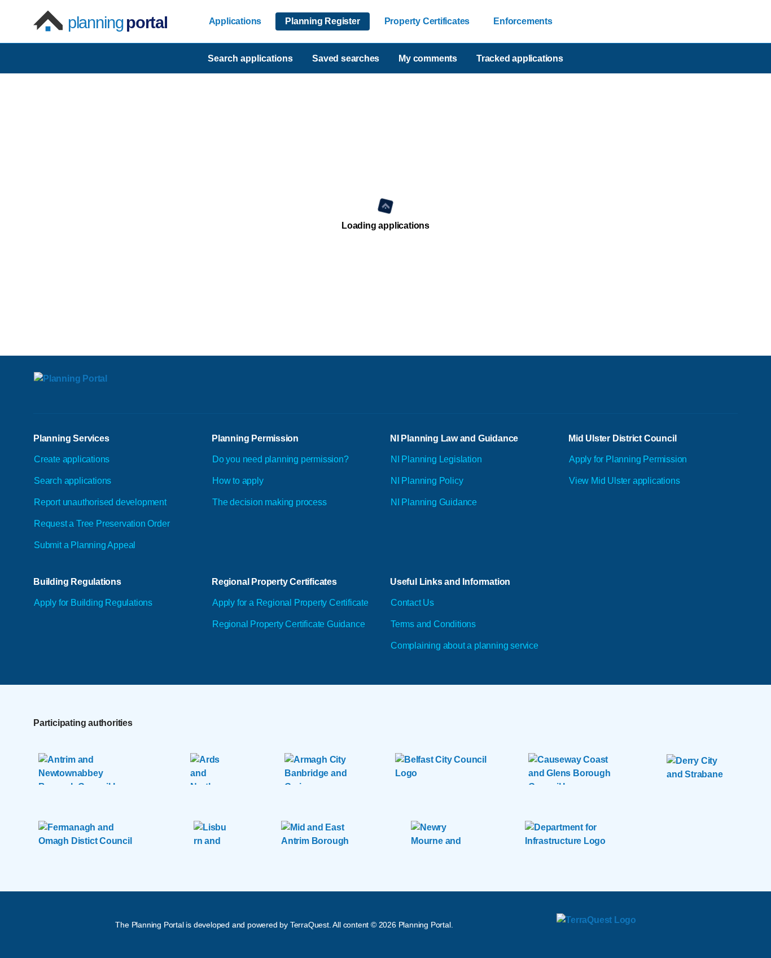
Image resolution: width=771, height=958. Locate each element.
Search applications (72, 480)
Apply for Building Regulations (93, 602)
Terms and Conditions (433, 624)
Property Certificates (427, 21)
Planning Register (322, 21)
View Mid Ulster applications (624, 480)
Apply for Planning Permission (628, 459)
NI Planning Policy (427, 480)
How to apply (238, 480)
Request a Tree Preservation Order (101, 523)
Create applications (71, 459)
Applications (235, 21)
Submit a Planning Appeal (84, 545)
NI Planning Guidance (434, 502)
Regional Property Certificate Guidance (288, 624)
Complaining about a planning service (464, 645)
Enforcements (523, 21)
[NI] (133, 392)
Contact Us (412, 602)
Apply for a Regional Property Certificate (290, 602)
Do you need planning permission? (280, 459)
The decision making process (269, 502)
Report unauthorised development (100, 502)
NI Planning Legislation (436, 459)
